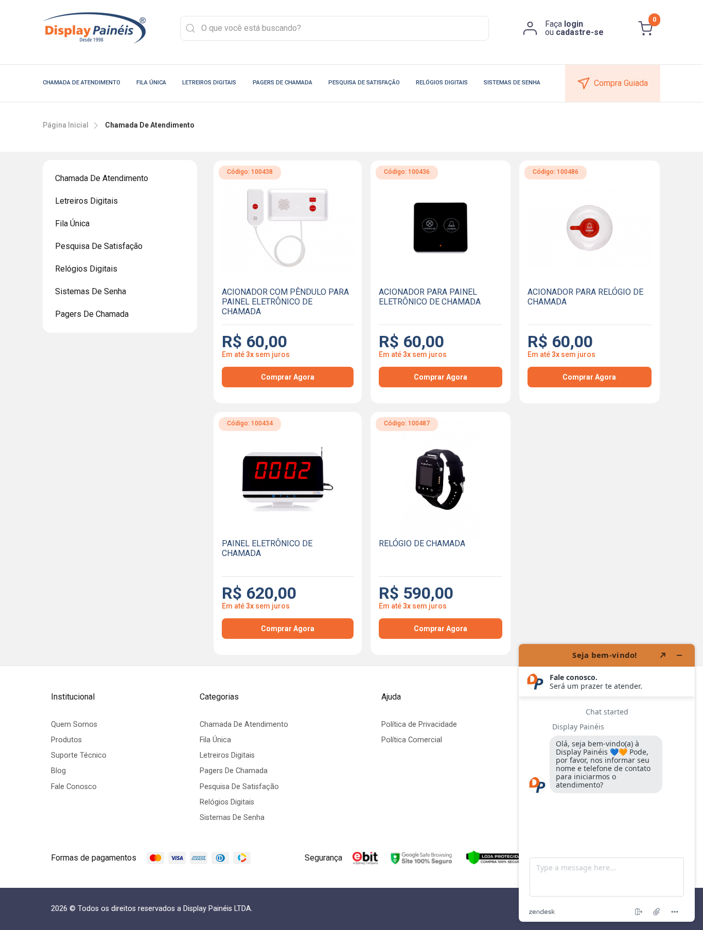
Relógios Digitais (442, 82)
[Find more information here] (607, 783)
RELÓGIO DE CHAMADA (422, 543)
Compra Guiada (621, 83)
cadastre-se (580, 32)
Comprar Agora (287, 377)
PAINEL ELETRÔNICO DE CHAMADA (267, 548)
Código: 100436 (407, 171)
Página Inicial (66, 125)
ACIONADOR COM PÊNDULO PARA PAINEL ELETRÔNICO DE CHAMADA (285, 301)
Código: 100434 (250, 423)
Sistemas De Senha (512, 82)
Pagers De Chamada (282, 82)
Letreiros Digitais (209, 82)
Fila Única (151, 82)
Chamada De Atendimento (81, 82)
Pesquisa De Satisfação (364, 82)
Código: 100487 (407, 423)
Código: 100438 (250, 171)
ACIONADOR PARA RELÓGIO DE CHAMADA (585, 297)
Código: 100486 (555, 171)
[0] (645, 28)
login (573, 24)
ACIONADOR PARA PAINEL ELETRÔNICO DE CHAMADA (430, 297)
